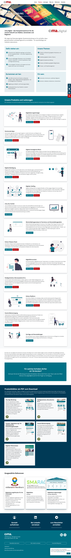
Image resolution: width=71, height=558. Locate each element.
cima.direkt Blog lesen (56, 543)
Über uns (51, 2)
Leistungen (45, 2)
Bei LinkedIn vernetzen (35, 543)
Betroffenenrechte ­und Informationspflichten (14, 550)
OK (68, 553)
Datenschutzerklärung (9, 548)
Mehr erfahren (30, 122)
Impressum (7, 546)
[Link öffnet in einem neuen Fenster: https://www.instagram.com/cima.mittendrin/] (65, 534)
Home (35, 2)
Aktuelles (63, 2)
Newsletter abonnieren (14, 543)
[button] (19, 409)
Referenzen (57, 2)
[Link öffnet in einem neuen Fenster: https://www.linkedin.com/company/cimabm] (61, 534)
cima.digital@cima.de (29, 376)
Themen (40, 2)
